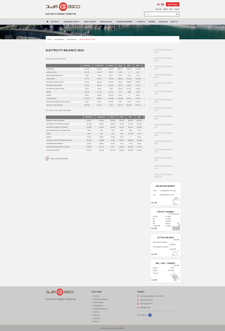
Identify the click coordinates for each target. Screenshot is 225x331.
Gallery (165, 9)
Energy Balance (106, 22)
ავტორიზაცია (172, 4)
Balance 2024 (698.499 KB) (59, 159)
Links (170, 9)
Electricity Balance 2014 (163, 150)
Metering (151, 22)
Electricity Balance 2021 (163, 92)
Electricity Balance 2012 (163, 167)
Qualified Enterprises (124, 22)
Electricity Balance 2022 (163, 84)
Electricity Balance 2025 (163, 59)
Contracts (141, 22)
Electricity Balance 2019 (163, 109)
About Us (174, 22)
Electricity (55, 22)
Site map (158, 9)
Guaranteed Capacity (71, 22)
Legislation (163, 22)
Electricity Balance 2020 (163, 101)
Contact (176, 9)
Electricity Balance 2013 (163, 159)
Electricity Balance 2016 (163, 134)
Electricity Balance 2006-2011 (163, 175)
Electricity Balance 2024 (163, 67)
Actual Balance (72, 39)
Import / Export (90, 22)
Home (49, 39)
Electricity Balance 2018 (163, 117)
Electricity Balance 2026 (163, 51)
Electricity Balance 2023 (163, 76)
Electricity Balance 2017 (163, 125)
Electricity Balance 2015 (163, 142)
